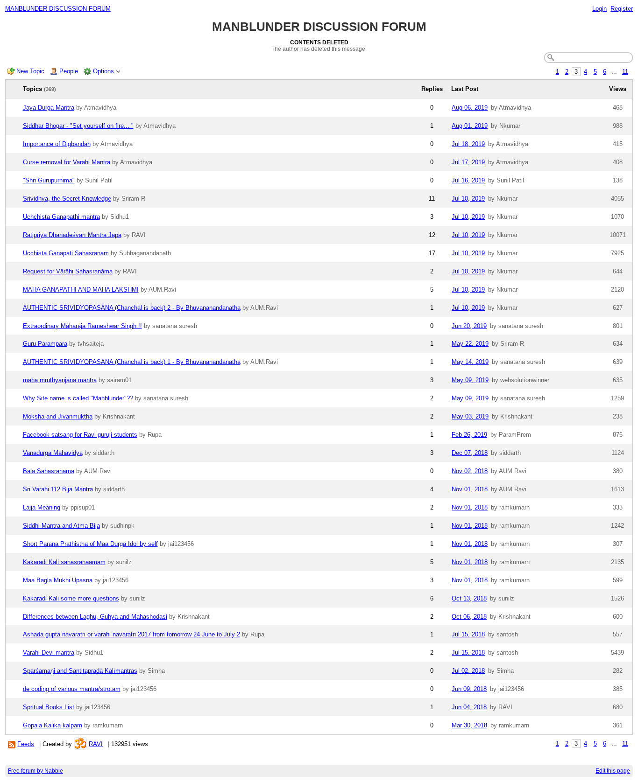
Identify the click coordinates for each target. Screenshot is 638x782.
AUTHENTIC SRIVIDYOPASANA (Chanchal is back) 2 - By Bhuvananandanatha (132, 307)
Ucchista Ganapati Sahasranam (66, 253)
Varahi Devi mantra (48, 652)
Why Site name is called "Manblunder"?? (78, 398)
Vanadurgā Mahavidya (53, 452)
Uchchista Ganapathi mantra (61, 216)
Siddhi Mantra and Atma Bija (61, 525)
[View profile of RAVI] (80, 743)
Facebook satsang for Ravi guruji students (80, 434)
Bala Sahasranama (48, 471)
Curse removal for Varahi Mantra (66, 162)
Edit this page (612, 771)
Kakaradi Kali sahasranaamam (64, 562)
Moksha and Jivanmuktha (57, 416)
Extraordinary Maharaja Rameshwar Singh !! (82, 325)
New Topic (30, 71)
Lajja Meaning (41, 507)
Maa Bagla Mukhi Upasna (57, 580)
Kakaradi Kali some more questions (71, 598)
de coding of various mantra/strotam (72, 688)
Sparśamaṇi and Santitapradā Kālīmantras (80, 670)
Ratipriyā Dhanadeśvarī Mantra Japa (72, 234)
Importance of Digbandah (57, 143)
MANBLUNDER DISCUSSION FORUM (58, 8)
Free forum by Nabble (35, 771)
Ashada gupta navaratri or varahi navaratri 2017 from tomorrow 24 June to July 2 (131, 634)
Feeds (25, 743)
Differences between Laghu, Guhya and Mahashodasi (95, 616)
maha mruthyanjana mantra (60, 380)
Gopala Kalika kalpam (52, 725)
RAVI (96, 743)
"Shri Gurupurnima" (49, 180)
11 (625, 71)
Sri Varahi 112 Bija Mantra (58, 489)
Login (599, 8)
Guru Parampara (45, 343)
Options (103, 71)
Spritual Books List (48, 707)
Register (621, 8)
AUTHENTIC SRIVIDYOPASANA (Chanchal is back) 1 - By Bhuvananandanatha (132, 361)
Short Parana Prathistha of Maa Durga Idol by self (90, 543)
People (68, 71)
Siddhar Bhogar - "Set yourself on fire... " (78, 125)
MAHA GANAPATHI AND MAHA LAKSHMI (81, 289)
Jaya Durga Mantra (48, 107)
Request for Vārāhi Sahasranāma (68, 271)
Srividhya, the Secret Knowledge (67, 198)
